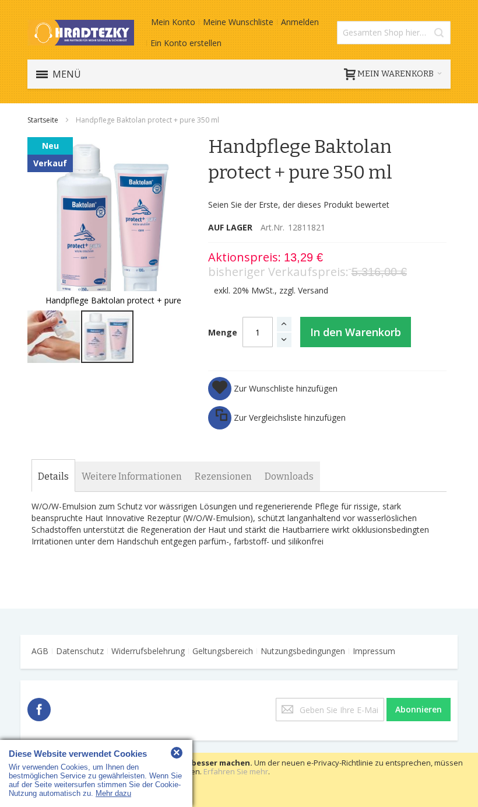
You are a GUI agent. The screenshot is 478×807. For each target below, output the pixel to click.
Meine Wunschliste (238, 21)
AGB (39, 650)
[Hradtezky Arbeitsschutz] (80, 32)
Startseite (43, 120)
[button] (54, 336)
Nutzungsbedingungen (303, 650)
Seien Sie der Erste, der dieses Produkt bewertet (298, 204)
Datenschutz (80, 650)
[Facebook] (39, 707)
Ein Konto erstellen (186, 42)
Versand (313, 290)
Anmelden (300, 21)
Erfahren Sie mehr (235, 771)
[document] (239, 780)
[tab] (53, 477)
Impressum (374, 650)
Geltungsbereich (222, 650)
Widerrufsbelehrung (148, 650)
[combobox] (394, 32)
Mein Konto (173, 21)
